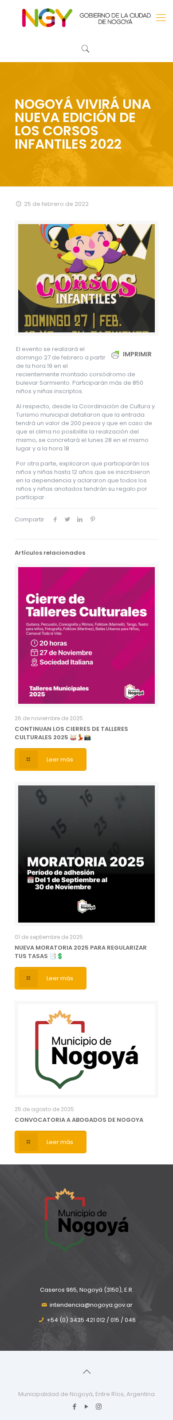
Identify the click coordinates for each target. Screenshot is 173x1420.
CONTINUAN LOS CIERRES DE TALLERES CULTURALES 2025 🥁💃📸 (71, 733)
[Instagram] (98, 1406)
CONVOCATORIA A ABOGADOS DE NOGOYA (79, 1120)
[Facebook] (74, 1406)
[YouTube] (86, 1406)
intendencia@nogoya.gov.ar (91, 1305)
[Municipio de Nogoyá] (86, 17)
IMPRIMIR (137, 354)
